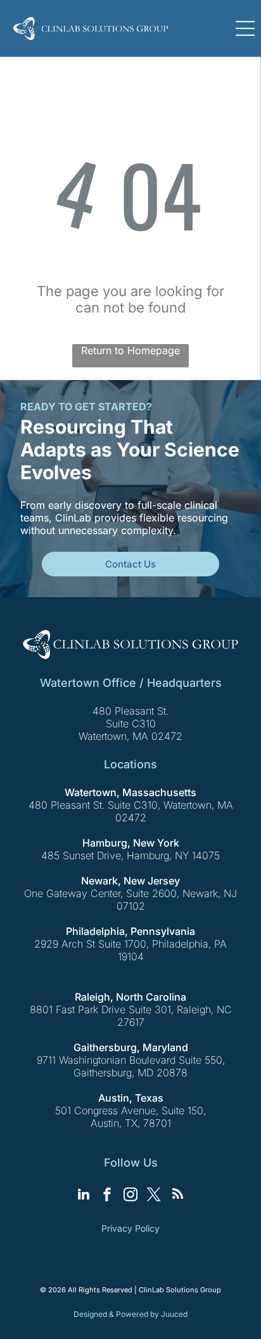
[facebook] (107, 1196)
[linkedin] (83, 1196)
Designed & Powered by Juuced (130, 1314)
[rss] (177, 1196)
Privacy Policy (130, 1228)
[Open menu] (245, 28)
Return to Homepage (130, 350)
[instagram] (130, 1196)
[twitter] (154, 1196)
